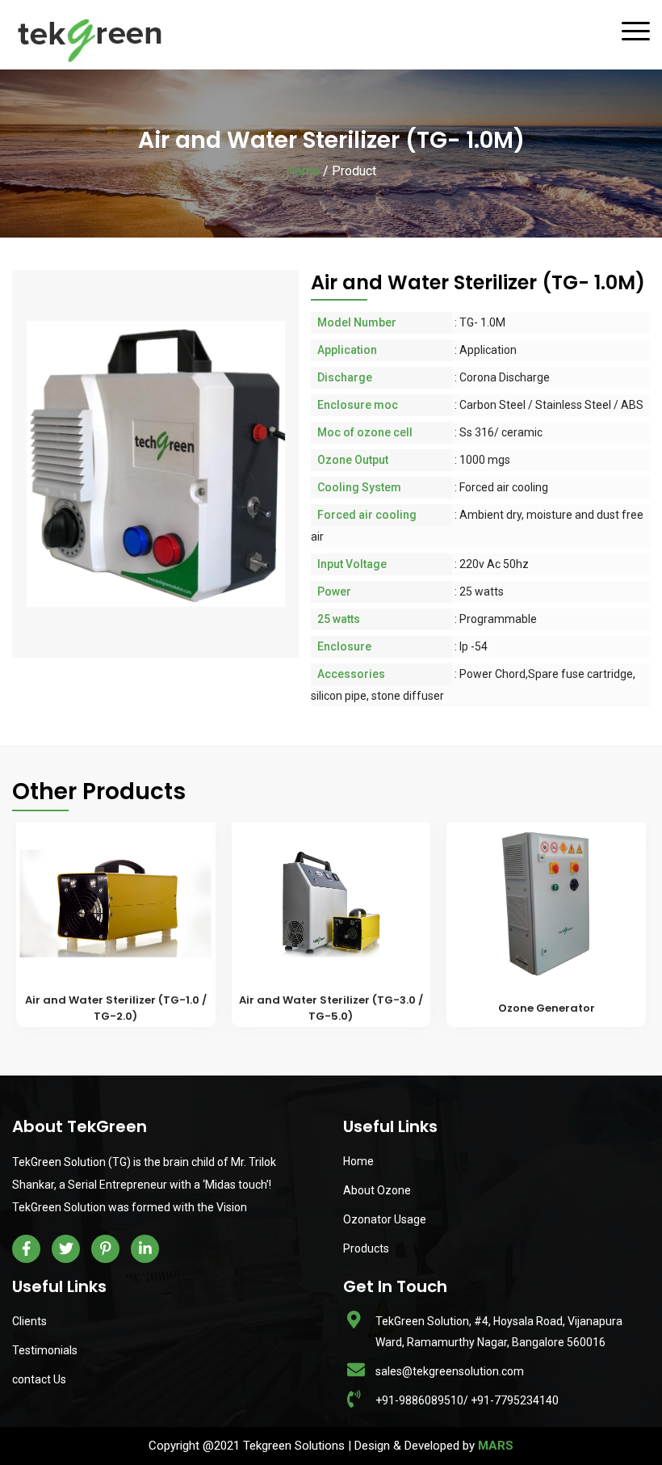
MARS (495, 1445)
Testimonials (45, 1350)
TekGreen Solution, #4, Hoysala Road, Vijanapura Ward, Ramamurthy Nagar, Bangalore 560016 (498, 1332)
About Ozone (377, 1190)
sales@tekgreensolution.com (449, 1371)
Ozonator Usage (384, 1219)
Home (303, 171)
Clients (29, 1321)
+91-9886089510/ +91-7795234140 (467, 1400)
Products (366, 1248)
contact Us (39, 1379)
